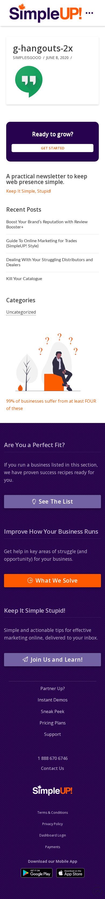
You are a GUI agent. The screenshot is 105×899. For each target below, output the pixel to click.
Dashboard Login (52, 835)
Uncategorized (21, 312)
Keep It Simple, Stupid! (28, 191)
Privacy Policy (52, 824)
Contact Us (52, 768)
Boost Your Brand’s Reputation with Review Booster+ (47, 224)
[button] (89, 13)
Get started (52, 148)
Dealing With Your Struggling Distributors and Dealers (49, 262)
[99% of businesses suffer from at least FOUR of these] (48, 363)
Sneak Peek (52, 711)
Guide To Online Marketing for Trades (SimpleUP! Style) (41, 243)
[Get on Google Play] (36, 873)
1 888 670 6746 (53, 758)
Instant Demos (53, 700)
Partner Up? (52, 688)
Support (52, 734)
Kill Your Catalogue (24, 279)
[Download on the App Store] (70, 873)
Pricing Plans (53, 723)
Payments (52, 847)
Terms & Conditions (52, 812)
